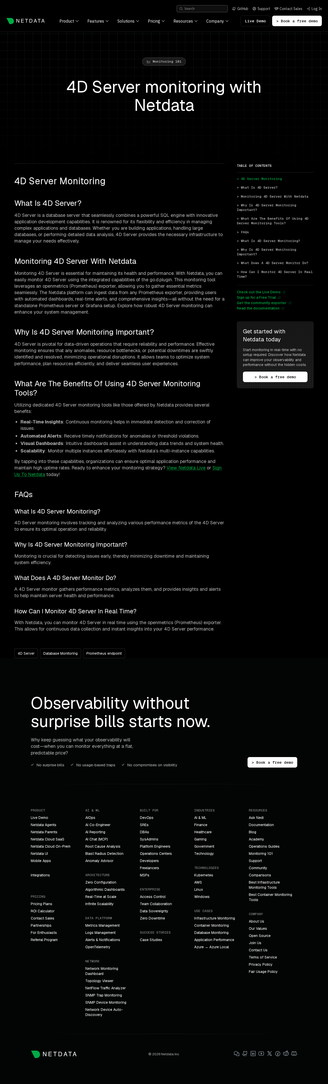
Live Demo (255, 20)
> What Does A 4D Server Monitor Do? (273, 263)
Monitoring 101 (261, 853)
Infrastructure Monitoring (214, 918)
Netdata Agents (43, 824)
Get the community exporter (261, 303)
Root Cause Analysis (102, 846)
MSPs (144, 875)
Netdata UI (39, 853)
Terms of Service (263, 957)
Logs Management (100, 932)
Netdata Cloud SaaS (47, 839)
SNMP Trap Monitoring (103, 995)
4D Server (26, 653)
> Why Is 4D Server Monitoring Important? (267, 207)
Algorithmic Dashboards (105, 889)
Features (95, 21)
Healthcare (203, 832)
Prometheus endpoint (104, 653)
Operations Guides (264, 846)
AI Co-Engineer (97, 824)
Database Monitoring (60, 653)
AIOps (90, 817)
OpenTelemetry (97, 947)
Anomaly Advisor (99, 860)
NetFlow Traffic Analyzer (105, 988)
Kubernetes (203, 875)
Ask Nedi (256, 817)
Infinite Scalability (99, 904)
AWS (198, 882)
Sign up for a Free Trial (256, 297)
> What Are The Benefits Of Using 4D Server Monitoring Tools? (274, 220)
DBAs (144, 832)
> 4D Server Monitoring (259, 179)
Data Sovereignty (154, 911)
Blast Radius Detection (104, 853)
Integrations (40, 875)
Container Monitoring (211, 925)
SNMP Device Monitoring (105, 1002)
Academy (256, 839)
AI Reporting (95, 832)
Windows (202, 896)
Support (255, 860)
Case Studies (151, 939)
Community (258, 868)
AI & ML (200, 817)
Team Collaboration (156, 904)
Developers (149, 860)
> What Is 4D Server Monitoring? (268, 241)
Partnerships (41, 925)
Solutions (126, 21)
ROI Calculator (43, 911)
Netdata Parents (44, 832)
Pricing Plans (41, 904)
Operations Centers (156, 853)
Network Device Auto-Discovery (104, 1012)
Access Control (153, 896)
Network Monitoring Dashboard (101, 971)
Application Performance (214, 939)
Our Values (258, 928)
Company (215, 21)
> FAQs (243, 232)
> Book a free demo (297, 20)
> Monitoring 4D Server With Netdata (273, 196)
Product (66, 21)
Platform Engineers (155, 846)
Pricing (154, 21)
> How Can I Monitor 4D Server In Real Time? (275, 274)
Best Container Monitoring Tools (270, 897)
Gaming (200, 839)
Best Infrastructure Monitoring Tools (264, 885)
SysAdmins (149, 839)
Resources (183, 21)
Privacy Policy (261, 964)
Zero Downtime (152, 918)
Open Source (260, 935)
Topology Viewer (99, 981)
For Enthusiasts (44, 932)
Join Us (255, 943)
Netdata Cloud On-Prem (50, 846)
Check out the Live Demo (259, 292)
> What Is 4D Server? (257, 187)
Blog (252, 832)
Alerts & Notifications (102, 939)
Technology (204, 853)
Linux (198, 889)
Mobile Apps (41, 860)
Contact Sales (42, 918)
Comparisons (260, 875)
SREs (144, 824)
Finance (200, 824)
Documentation (261, 824)
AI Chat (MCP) (96, 839)
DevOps (146, 817)
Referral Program (44, 939)
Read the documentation (258, 308)
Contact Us (258, 950)
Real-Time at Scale (100, 896)
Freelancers (149, 868)
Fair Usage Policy (263, 971)
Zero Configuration (100, 882)
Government (204, 846)
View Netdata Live (186, 468)
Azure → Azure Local (211, 947)
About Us (256, 921)
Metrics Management (102, 925)
